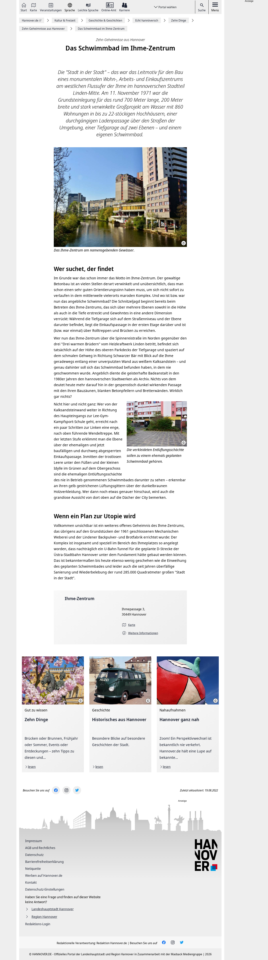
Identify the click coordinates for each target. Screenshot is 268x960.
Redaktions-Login (37, 924)
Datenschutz (34, 854)
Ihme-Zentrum (79, 598)
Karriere (124, 10)
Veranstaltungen (51, 10)
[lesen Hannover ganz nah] (188, 714)
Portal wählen (167, 7)
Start (24, 10)
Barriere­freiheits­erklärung (44, 861)
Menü (215, 10)
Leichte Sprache (88, 10)
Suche (202, 10)
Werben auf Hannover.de (43, 875)
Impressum (33, 840)
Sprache (70, 10)
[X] (77, 790)
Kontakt (31, 882)
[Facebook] (56, 790)
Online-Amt (108, 10)
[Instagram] (66, 790)
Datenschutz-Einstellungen (44, 889)
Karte (33, 10)
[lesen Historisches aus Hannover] (120, 714)
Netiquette (33, 868)
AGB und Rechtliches (40, 847)
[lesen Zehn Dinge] (53, 714)
